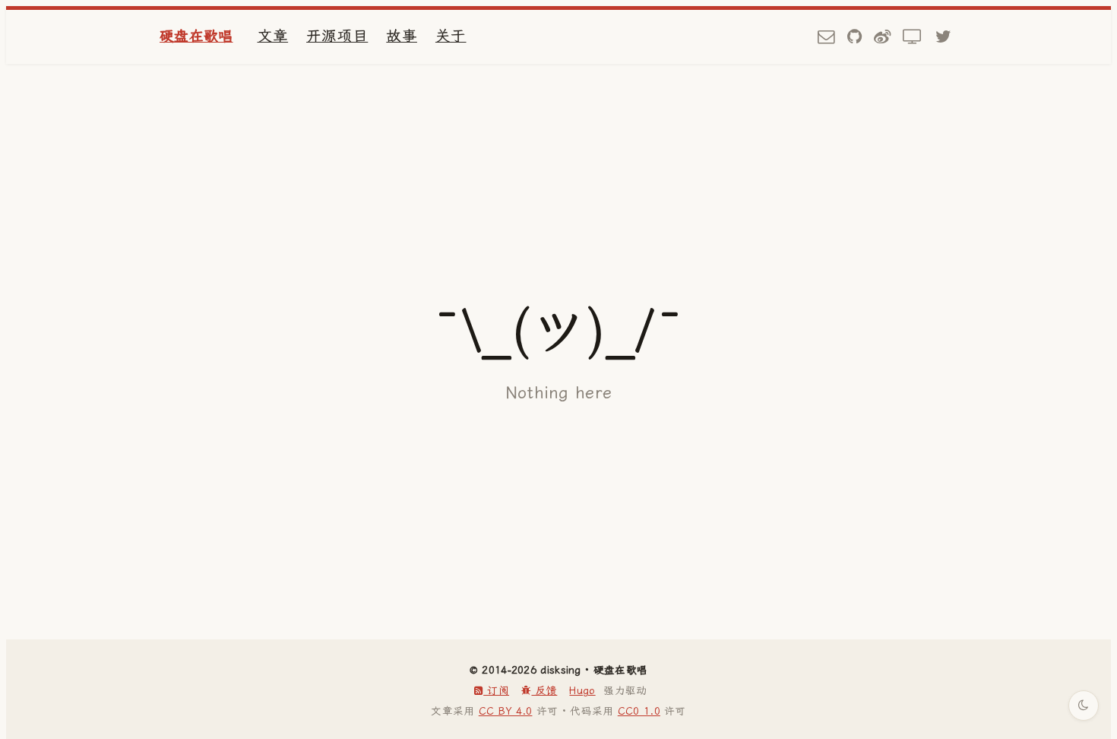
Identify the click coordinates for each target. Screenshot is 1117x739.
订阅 (496, 690)
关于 (451, 36)
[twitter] (943, 37)
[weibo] (882, 37)
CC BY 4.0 (506, 711)
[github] (854, 37)
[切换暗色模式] (1083, 705)
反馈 (544, 690)
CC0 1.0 (639, 711)
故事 (401, 36)
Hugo (582, 690)
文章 (273, 36)
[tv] (913, 37)
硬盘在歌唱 (196, 36)
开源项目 (337, 36)
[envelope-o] (826, 37)
